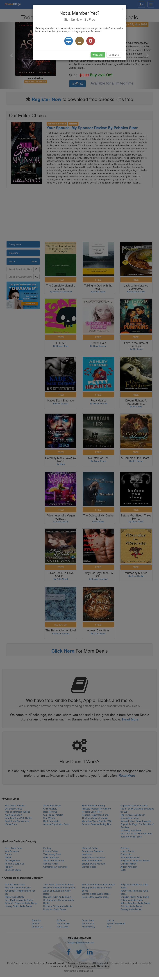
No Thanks (114, 54)
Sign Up (99, 54)
